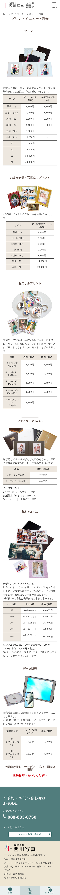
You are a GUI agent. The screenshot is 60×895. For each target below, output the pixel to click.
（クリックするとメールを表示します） (34, 863)
